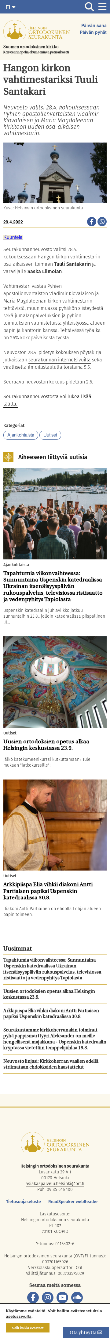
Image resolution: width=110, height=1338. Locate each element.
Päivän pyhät (93, 32)
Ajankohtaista (20, 435)
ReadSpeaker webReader (73, 1202)
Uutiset (50, 435)
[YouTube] (62, 1297)
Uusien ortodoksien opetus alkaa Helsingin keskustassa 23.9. (49, 994)
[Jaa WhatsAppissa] (102, 222)
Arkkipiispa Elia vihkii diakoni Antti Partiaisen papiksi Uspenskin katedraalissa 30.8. (51, 1014)
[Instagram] (47, 1297)
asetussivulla (18, 1316)
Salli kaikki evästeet (27, 1327)
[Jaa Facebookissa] (91, 222)
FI (9, 7)
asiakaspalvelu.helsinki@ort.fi (55, 1183)
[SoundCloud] (77, 1297)
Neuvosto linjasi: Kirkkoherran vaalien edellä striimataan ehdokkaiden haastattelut (50, 1064)
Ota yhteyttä (83, 1333)
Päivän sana (94, 26)
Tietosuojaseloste (23, 1202)
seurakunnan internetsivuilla (59, 359)
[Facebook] (33, 1297)
